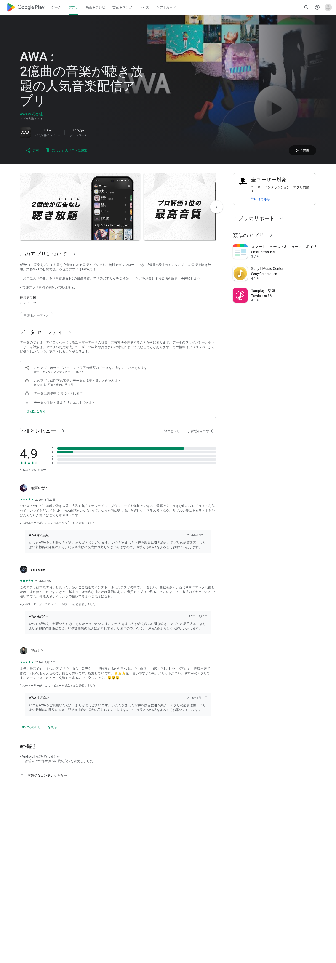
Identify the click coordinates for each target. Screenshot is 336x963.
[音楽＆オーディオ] (36, 315)
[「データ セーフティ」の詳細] (69, 332)
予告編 (301, 150)
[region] (84, 132)
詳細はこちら (260, 199)
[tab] (56, 7)
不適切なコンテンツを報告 (43, 776)
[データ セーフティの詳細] (36, 411)
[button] (80, 206)
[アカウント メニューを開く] (328, 7)
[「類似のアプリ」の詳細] (270, 235)
